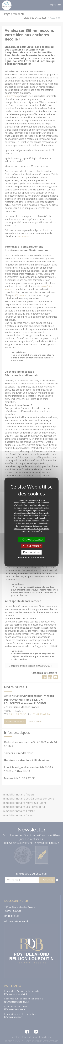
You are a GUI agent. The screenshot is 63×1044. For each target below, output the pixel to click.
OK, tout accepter (32, 539)
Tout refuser (32, 546)
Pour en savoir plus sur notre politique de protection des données (31, 529)
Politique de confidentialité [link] (31, 557)
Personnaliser (31, 552)
